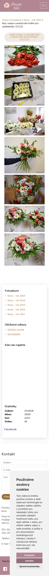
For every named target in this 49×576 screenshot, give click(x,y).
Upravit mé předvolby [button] (29, 566)
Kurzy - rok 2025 (16, 295)
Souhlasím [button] (29, 555)
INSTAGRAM (14, 334)
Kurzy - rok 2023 (16, 305)
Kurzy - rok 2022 (32, 20)
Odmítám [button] (29, 561)
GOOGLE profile (16, 329)
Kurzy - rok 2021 (16, 314)
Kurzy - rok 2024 (16, 300)
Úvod (5, 20)
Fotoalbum (15, 20)
